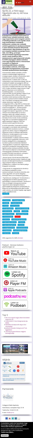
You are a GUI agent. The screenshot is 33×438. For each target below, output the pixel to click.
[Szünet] (16, 2)
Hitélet (17, 211)
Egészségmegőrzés (9, 225)
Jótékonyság (7, 211)
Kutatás (16, 233)
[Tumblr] (16, 418)
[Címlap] (7, 2)
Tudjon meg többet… (7, 432)
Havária (22, 222)
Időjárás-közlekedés (22, 208)
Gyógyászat (7, 230)
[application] (20, 2)
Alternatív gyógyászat (19, 219)
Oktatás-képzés (16, 203)
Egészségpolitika (22, 214)
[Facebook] (6, 418)
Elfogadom (5, 435)
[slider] (22, 2)
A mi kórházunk (22, 227)
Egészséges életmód (10, 222)
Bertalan (20, 238)
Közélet (6, 194)
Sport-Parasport (9, 214)
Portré (6, 206)
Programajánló (8, 208)
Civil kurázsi (15, 206)
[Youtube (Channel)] (9, 418)
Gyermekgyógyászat (21, 230)
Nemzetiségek (8, 217)
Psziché (21, 225)
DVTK (18, 217)
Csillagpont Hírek (9, 227)
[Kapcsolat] (19, 418)
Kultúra (25, 211)
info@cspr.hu (10, 412)
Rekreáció (7, 233)
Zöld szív (6, 219)
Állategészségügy (19, 200)
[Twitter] (13, 418)
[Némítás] (19, 2)
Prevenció (7, 200)
